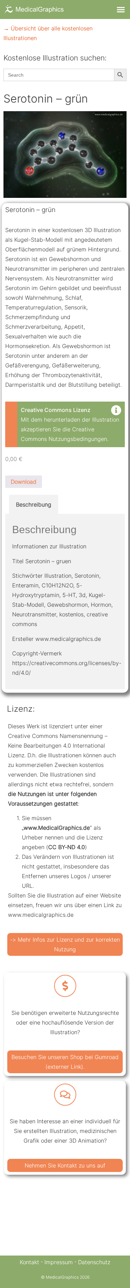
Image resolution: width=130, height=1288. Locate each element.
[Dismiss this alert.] (116, 411)
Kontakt (29, 1262)
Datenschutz (94, 1262)
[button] (121, 9)
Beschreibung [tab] (33, 504)
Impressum (58, 1262)
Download (23, 481)
